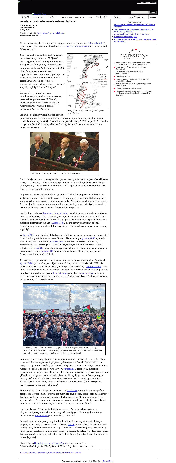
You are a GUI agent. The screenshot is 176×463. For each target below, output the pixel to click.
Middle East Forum (101, 17)
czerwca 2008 (57, 241)
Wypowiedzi (67, 17)
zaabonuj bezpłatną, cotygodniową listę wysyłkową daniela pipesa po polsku (50, 453)
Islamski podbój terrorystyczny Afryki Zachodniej (131, 68)
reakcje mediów (86, 272)
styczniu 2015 (46, 251)
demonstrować (60, 272)
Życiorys (87, 17)
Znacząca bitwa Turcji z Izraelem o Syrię (131, 34)
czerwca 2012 (36, 247)
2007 (92, 238)
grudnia (85, 238)
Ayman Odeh (26, 263)
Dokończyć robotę (123, 77)
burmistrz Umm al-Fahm (55, 213)
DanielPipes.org (42, 443)
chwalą (71, 424)
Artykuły (38, 17)
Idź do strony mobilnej (147, 3)
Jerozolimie (69, 368)
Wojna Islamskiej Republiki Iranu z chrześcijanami (129, 73)
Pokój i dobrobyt (96, 42)
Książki (78, 17)
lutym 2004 (28, 235)
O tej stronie (117, 17)
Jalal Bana (72, 390)
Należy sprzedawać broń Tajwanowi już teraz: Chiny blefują (133, 85)
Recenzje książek (52, 17)
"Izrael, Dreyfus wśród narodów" (128, 88)
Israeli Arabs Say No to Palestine (51, 33)
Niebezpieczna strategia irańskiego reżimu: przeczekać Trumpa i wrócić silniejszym (133, 64)
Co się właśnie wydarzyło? (125, 37)
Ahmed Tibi (58, 222)
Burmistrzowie (93, 266)
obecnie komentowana (77, 46)
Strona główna (25, 17)
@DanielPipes (58, 443)
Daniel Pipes (108, 461)
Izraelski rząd (42, 415)
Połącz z (136, 17)
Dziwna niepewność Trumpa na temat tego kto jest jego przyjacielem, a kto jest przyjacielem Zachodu (134, 93)
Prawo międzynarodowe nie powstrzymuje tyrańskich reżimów (132, 80)
